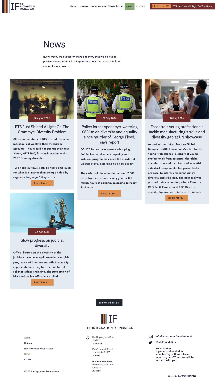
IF (15, 6)
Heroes (28, 343)
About (27, 337)
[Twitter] (150, 342)
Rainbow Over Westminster (35, 348)
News (27, 353)
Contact (28, 359)
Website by (174, 376)
